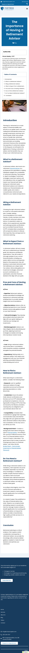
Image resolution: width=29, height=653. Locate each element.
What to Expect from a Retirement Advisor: (15, 86)
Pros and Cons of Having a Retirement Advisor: (15, 88)
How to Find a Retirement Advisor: (14, 91)
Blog (15, 43)
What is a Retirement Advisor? (13, 81)
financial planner (15, 168)
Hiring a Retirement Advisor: (12, 84)
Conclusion (8, 95)
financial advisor (12, 432)
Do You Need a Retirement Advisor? (15, 93)
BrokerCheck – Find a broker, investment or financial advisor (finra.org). (12, 448)
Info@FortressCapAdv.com (8, 647)
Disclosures (22, 596)
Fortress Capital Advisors (9, 651)
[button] (27, 8)
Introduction (8, 79)
